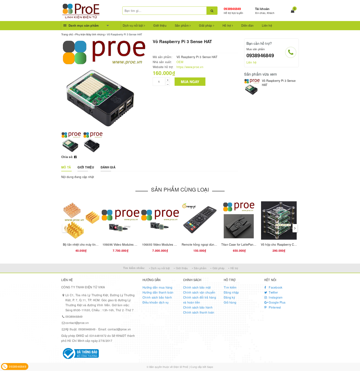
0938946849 (232, 8)
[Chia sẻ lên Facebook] (75, 157)
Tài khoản (262, 8)
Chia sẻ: (67, 157)
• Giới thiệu (181, 268)
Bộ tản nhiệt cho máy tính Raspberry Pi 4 (90, 244)
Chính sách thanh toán (198, 312)
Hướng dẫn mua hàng (157, 287)
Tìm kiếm (230, 287)
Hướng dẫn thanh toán (157, 292)
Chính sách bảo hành (157, 297)
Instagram (275, 297)
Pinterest (274, 307)
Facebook (275, 287)
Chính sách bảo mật (197, 287)
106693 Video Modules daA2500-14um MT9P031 (175, 244)
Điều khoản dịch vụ (155, 302)
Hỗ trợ (227, 25)
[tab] (66, 167)
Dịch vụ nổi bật (133, 25)
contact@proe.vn (77, 323)
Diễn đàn (247, 25)
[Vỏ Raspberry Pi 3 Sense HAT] (252, 87)
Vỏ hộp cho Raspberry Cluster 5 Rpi (285, 244)
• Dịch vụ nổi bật (159, 268)
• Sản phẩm (199, 268)
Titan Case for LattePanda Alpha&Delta (247, 244)
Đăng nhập (231, 292)
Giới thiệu (159, 25)
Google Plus (276, 302)
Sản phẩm (182, 25)
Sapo (210, 367)
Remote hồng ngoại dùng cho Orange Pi (209, 244)
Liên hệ (267, 25)
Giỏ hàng (230, 302)
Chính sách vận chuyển (199, 292)
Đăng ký (229, 297)
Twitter (273, 292)
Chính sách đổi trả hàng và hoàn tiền (199, 299)
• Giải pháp (217, 268)
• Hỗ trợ (233, 268)
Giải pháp (206, 25)
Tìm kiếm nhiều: (134, 268)
